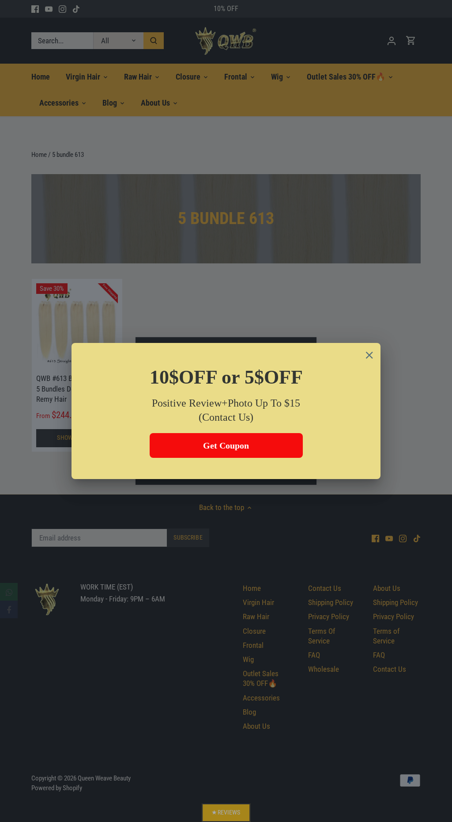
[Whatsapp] (9, 592)
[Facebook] (9, 609)
